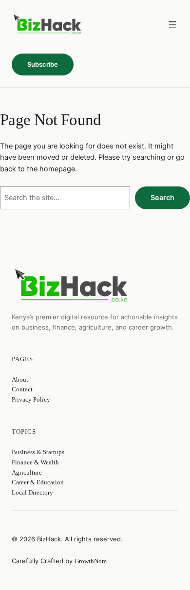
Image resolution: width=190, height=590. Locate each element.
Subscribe (42, 64)
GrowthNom (91, 561)
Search (162, 197)
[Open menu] (172, 25)
